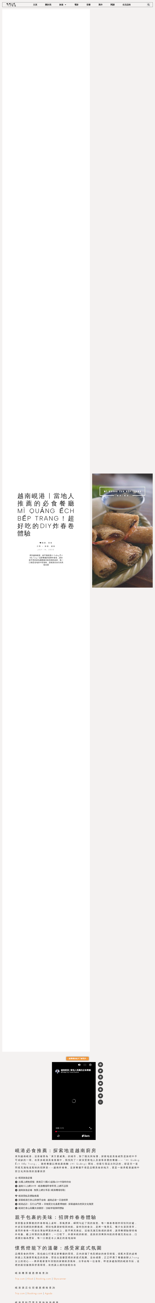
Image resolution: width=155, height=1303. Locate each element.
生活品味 (127, 5)
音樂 (88, 5)
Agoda (48, 1293)
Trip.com (20, 1278)
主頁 (35, 5)
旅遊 (61, 5)
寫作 (100, 5)
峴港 (44, 543)
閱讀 (113, 5)
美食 (50, 543)
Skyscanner (60, 1278)
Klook (30, 1278)
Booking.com (43, 1278)
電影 (76, 5)
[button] (148, 4)
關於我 (48, 5)
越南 (53, 546)
